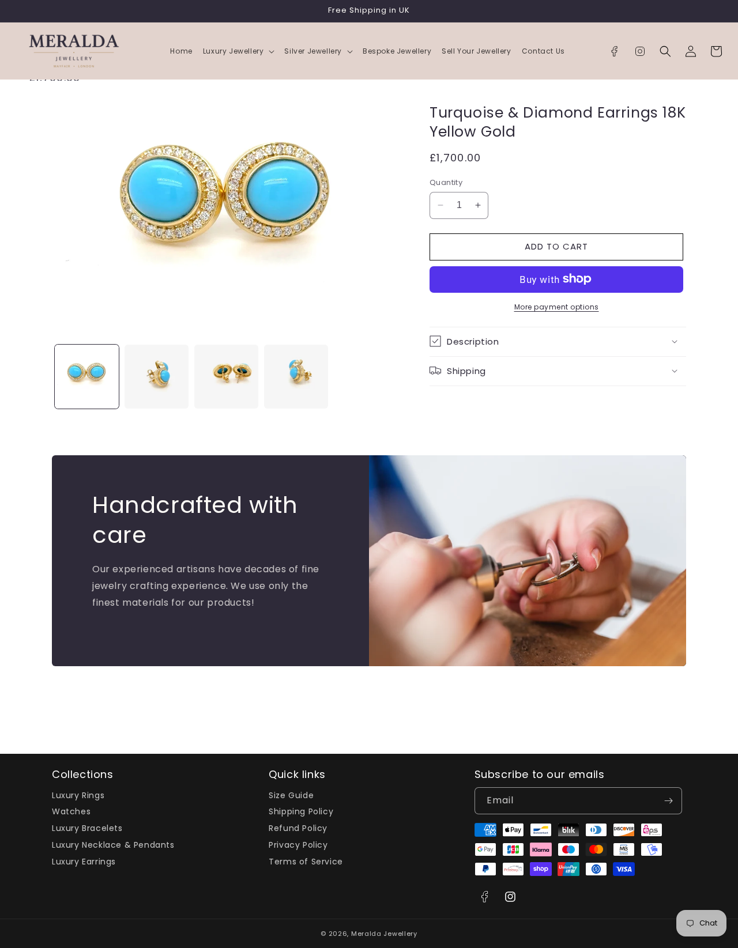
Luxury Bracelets (87, 828)
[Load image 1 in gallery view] (87, 377)
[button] (239, 51)
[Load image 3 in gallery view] (226, 377)
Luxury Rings (78, 796)
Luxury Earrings (84, 861)
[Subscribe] (668, 800)
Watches (71, 811)
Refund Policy (298, 828)
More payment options (556, 306)
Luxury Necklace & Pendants (113, 845)
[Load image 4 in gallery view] (296, 377)
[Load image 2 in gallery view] (157, 377)
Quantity (446, 182)
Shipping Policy (301, 811)
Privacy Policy (298, 845)
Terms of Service (306, 861)
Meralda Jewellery (384, 933)
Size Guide (291, 796)
